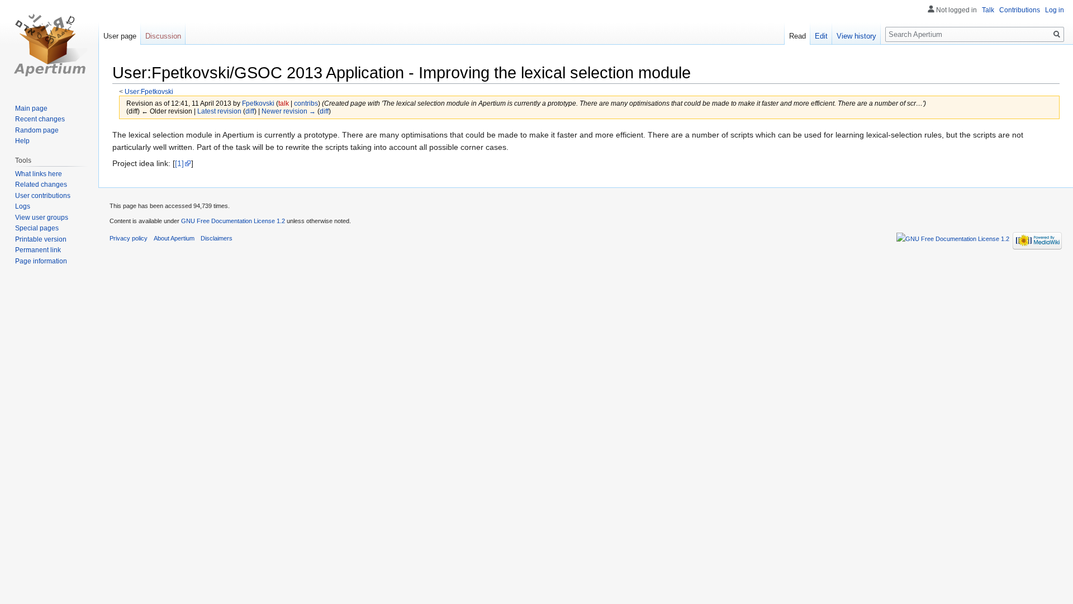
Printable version (41, 239)
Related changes (41, 184)
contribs (306, 103)
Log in (1054, 10)
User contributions (42, 196)
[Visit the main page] (49, 44)
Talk (988, 10)
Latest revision (219, 111)
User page (119, 36)
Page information (41, 261)
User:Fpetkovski (149, 91)
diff (249, 111)
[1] (179, 163)
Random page (37, 130)
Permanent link (38, 250)
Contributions (1019, 10)
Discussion (163, 36)
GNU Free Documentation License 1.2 (233, 221)
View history (856, 36)
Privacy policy (129, 238)
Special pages (37, 228)
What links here (38, 174)
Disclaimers (216, 238)
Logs (22, 206)
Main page (31, 108)
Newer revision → (289, 111)
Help (22, 141)
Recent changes (40, 119)
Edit (821, 36)
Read (797, 36)
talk (283, 103)
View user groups (41, 217)
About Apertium (174, 238)
